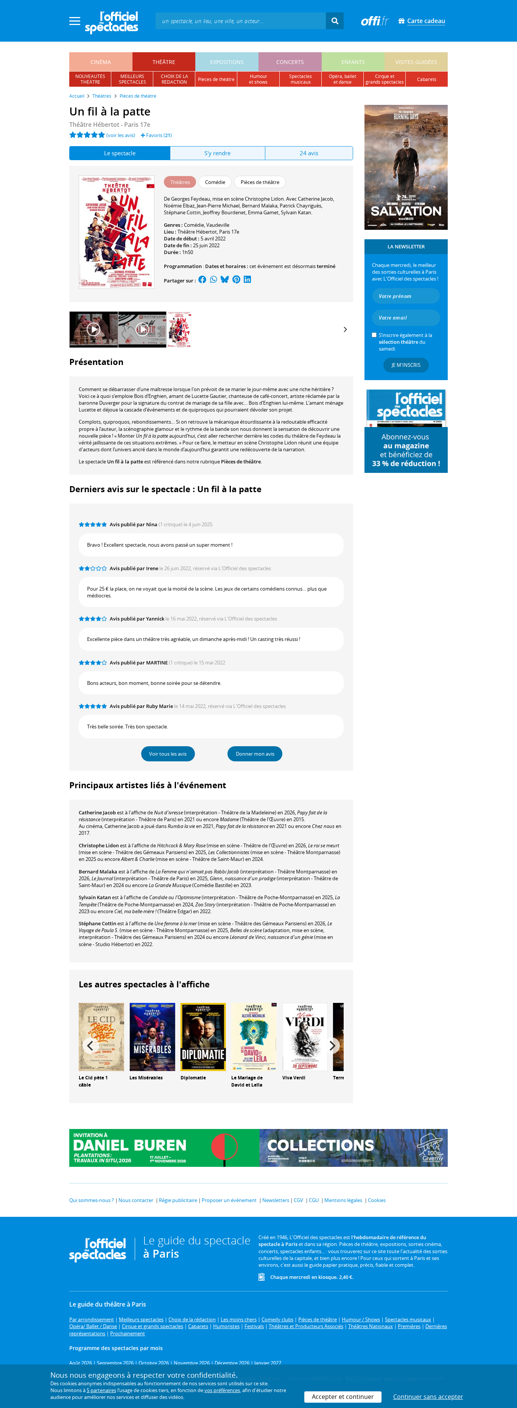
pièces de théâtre (216, 79)
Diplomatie (193, 1077)
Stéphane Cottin (97, 923)
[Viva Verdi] (305, 1036)
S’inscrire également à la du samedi (405, 342)
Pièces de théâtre (241, 461)
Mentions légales (343, 1200)
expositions (227, 61)
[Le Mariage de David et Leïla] (254, 1036)
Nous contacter (135, 1200)
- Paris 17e (109, 124)
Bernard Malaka (98, 871)
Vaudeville (217, 224)
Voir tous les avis (168, 753)
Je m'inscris (406, 365)
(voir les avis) (120, 135)
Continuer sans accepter (428, 1396)
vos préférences (222, 1390)
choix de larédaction (174, 79)
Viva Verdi (293, 1077)
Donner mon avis (255, 753)
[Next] (344, 329)
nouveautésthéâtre (90, 79)
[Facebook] (202, 280)
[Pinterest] (236, 280)
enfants (353, 61)
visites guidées (416, 61)
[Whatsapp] (213, 280)
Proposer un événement (229, 1200)
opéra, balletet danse (342, 79)
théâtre (164, 61)
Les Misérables (146, 1077)
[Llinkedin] (247, 280)
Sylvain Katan (95, 897)
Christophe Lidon (99, 845)
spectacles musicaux (300, 79)
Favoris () (158, 135)
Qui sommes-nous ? (91, 1200)
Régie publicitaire (178, 1200)
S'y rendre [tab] (217, 153)
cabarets (426, 79)
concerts (290, 61)
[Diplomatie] (203, 1036)
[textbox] (241, 20)
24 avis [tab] (309, 153)
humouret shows (258, 79)
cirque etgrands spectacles (385, 79)
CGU (314, 1200)
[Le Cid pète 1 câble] (101, 1036)
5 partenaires (101, 1390)
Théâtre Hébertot (197, 231)
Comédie (194, 224)
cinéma (100, 61)
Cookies (377, 1200)
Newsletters (275, 1200)
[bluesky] (225, 280)
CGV (298, 1200)
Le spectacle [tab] (119, 153)
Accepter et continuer (343, 1396)
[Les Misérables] (152, 1036)
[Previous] (91, 1045)
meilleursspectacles (132, 79)
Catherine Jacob (97, 812)
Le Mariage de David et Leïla (247, 1081)
